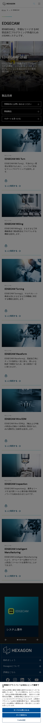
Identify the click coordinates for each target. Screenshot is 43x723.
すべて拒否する (21, 715)
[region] (21, 702)
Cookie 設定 (21, 720)
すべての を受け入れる (21, 710)
